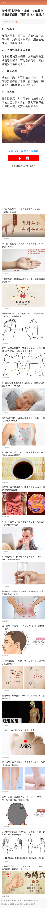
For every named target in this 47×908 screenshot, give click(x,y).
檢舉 (17, 21)
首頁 (4, 2)
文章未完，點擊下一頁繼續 (23, 150)
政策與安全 (12, 904)
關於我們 (4, 904)
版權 (25, 904)
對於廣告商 (31, 904)
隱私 (21, 904)
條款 (18, 904)
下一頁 (23, 158)
